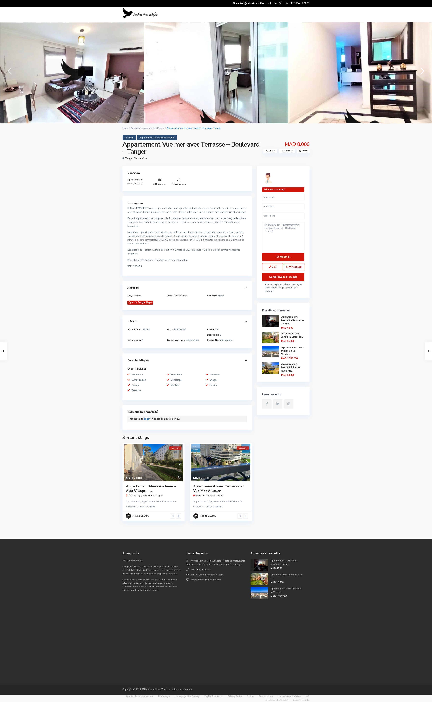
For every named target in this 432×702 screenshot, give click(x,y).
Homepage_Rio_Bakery (187, 696)
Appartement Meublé (154, 128)
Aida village (148, 495)
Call (273, 266)
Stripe (250, 696)
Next (421, 72)
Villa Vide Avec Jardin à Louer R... (292, 335)
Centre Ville (140, 158)
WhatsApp (295, 266)
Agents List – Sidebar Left (139, 696)
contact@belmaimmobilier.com (207, 574)
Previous (9, 72)
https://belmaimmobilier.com (206, 579)
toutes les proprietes (289, 696)
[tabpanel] (72, 72)
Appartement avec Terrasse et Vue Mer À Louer (218, 488)
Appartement (137, 128)
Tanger (129, 158)
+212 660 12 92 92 (201, 569)
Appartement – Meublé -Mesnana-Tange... (292, 320)
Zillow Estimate (301, 700)
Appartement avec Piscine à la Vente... (292, 351)
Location (129, 137)
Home (125, 128)
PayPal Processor (213, 696)
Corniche (210, 495)
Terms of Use (266, 696)
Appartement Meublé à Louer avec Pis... (290, 367)
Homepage (164, 696)
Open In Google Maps (140, 302)
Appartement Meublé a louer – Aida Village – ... (151, 488)
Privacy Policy (235, 696)
